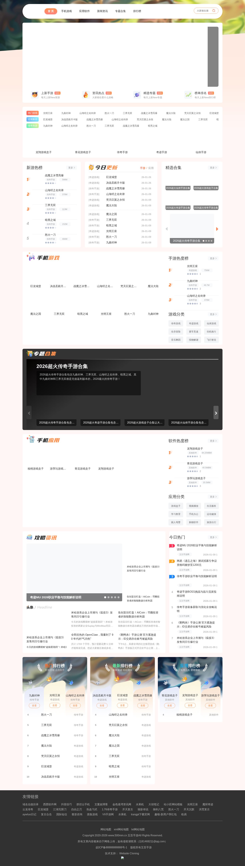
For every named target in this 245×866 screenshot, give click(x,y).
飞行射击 (211, 339)
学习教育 (175, 514)
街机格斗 (211, 331)
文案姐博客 (101, 804)
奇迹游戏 (193, 323)
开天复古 (127, 809)
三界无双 (127, 113)
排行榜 (169, 11)
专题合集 (152, 11)
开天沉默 (189, 809)
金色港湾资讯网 (121, 804)
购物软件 (193, 522)
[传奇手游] (94, 188)
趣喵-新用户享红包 (165, 814)
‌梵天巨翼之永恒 (192, 113)
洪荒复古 (204, 809)
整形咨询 (77, 814)
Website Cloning (129, 853)
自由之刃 (76, 809)
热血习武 (91, 809)
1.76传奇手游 (110, 809)
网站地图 (105, 829)
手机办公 (193, 514)
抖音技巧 (66, 804)
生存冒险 (175, 331)
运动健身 (211, 514)
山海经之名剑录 (88, 113)
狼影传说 (143, 809)
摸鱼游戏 (92, 814)
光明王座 (47, 113)
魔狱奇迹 (207, 804)
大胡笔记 (153, 804)
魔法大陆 (171, 113)
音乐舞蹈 (175, 339)
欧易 (184, 814)
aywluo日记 (29, 814)
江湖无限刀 (59, 809)
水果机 (140, 804)
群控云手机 (83, 804)
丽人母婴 (175, 522)
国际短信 (61, 814)
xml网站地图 (121, 829)
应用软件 (116, 11)
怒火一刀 (109, 113)
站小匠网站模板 (173, 804)
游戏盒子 (175, 506)
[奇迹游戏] (94, 177)
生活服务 (211, 506)
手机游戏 (98, 11)
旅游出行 (211, 522)
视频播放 (193, 506)
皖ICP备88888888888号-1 (111, 847)
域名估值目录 (30, 804)
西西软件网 (49, 804)
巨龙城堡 (214, 113)
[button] (203, 241)
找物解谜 (193, 339)
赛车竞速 (193, 331)
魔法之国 (185, 119)
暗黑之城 (152, 125)
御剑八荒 (158, 809)
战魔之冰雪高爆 (149, 113)
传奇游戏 (175, 323)
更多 (70, 167)
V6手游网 (108, 814)
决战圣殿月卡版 (69, 119)
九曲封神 (66, 113)
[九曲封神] (122, 57)
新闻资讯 (134, 11)
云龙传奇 (27, 809)
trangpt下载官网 (140, 814)
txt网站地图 (138, 829)
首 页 (83, 11)
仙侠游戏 (211, 323)
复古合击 (46, 814)
